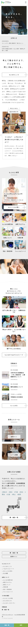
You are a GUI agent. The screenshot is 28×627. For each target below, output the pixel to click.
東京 (11, 492)
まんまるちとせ (7, 600)
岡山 (14, 494)
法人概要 (5, 573)
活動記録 (4, 607)
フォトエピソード (8, 591)
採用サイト (14, 556)
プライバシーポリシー (7, 614)
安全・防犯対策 (7, 589)
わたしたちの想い (8, 571)
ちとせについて (6, 563)
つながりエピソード (8, 568)
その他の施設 (5, 595)
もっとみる (14, 405)
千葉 (16, 492)
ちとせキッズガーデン (9, 603)
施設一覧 (7, 625)
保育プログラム (7, 582)
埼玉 (21, 492)
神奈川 (5, 492)
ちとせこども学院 (8, 598)
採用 (21, 625)
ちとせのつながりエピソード (14, 355)
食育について (6, 584)
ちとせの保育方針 (8, 580)
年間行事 (5, 587)
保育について (5, 577)
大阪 (8, 494)
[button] (1, 135)
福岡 (19, 494)
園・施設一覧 (14, 517)
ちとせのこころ (14, 74)
